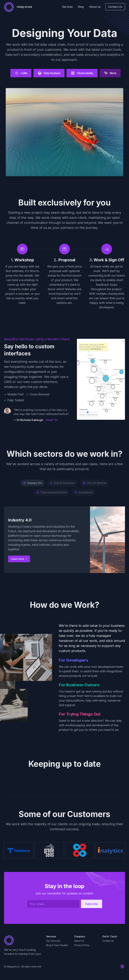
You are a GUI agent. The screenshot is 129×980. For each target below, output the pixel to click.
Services (67, 6)
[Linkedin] (122, 966)
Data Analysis (52, 73)
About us (95, 6)
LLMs (24, 73)
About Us (79, 940)
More (113, 73)
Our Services (53, 940)
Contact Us (115, 6)
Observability (85, 73)
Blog (80, 6)
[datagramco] (9, 940)
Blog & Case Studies (57, 945)
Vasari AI (51, 420)
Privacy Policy (82, 945)
